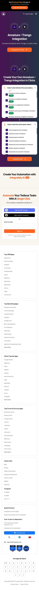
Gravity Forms (8, 415)
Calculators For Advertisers (12, 528)
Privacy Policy (15, 584)
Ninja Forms (7, 442)
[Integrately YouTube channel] (30, 537)
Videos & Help (8, 478)
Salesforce (7, 258)
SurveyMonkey (8, 435)
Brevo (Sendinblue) (9, 324)
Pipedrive (7, 278)
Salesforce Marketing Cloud (12, 344)
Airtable (6, 390)
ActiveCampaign (9, 311)
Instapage (7, 445)
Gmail (5, 366)
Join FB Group (20, 533)
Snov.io (6, 288)
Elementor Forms (9, 412)
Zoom (6, 393)
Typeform (7, 425)
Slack (5, 380)
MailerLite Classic (9, 337)
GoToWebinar (8, 327)
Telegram (7, 396)
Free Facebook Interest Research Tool (11, 524)
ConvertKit (7, 341)
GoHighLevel (8, 321)
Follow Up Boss (8, 261)
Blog (5, 464)
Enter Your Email (8, 222)
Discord (6, 386)
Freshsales (7, 268)
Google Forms (8, 419)
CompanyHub (8, 271)
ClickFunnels (8, 334)
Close (6, 275)
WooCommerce (9, 376)
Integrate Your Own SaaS (11, 511)
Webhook (7, 363)
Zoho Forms (7, 449)
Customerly (7, 295)
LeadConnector (9, 314)
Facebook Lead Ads (10, 307)
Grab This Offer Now (19, 8)
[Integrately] (3, 14)
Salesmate (7, 285)
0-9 (5, 563)
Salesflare (7, 281)
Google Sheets (8, 360)
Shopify (6, 370)
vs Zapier (7, 492)
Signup (6, 481)
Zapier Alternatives (10, 471)
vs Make (6, 495)
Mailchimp (7, 331)
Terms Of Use (24, 584)
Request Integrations (10, 474)
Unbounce (7, 432)
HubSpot (6, 317)
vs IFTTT (7, 499)
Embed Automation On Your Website (15, 515)
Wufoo (6, 429)
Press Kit (6, 484)
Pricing (6, 468)
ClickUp (6, 373)
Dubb (5, 291)
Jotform (6, 422)
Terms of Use (22, 236)
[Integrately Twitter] (9, 537)
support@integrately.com (14, 542)
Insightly (6, 264)
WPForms (7, 439)
